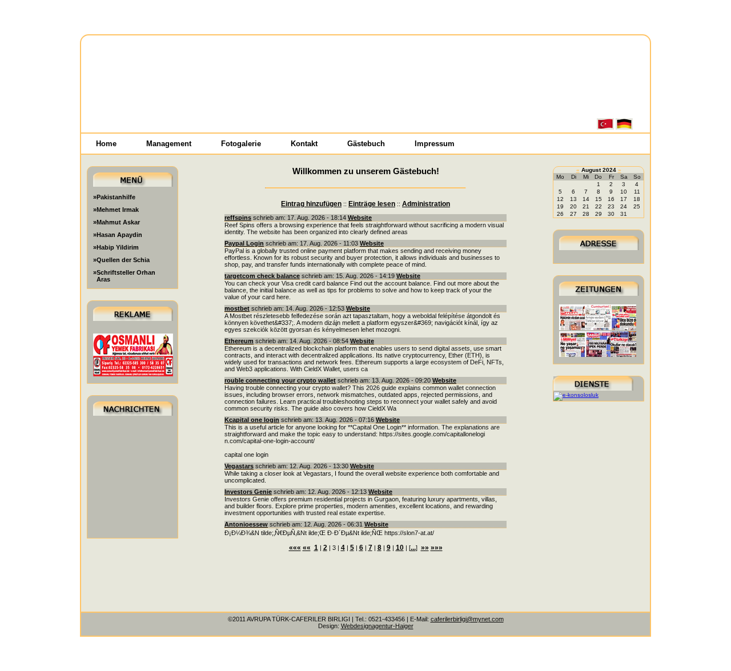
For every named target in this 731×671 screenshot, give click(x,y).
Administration (426, 204)
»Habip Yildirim (116, 247)
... (413, 548)
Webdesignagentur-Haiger (377, 625)
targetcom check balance (262, 275)
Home (106, 143)
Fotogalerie (241, 143)
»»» (437, 548)
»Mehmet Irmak (116, 209)
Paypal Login (244, 243)
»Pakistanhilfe (114, 197)
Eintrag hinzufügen (311, 204)
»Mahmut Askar (116, 222)
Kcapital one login (251, 419)
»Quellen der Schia (121, 259)
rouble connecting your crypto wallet (280, 380)
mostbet (237, 308)
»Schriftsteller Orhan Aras (124, 276)
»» (425, 548)
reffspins (237, 217)
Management (168, 143)
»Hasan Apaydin (117, 234)
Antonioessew (246, 524)
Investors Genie (248, 491)
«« (307, 548)
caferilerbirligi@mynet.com (467, 619)
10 (400, 548)
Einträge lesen (371, 204)
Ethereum (239, 340)
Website (360, 217)
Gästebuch (366, 143)
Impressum (435, 143)
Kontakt (304, 143)
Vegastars (239, 466)
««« (295, 548)
